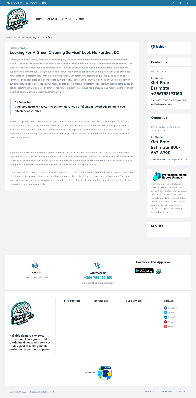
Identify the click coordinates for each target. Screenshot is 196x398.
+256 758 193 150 (159, 100)
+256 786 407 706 (177, 100)
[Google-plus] (188, 3)
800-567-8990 (158, 159)
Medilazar (31, 392)
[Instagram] (180, 3)
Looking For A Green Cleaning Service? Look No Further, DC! (65, 52)
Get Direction (157, 78)
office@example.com (161, 104)
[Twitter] (173, 3)
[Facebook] (166, 3)
